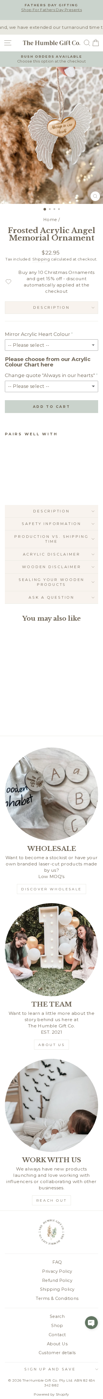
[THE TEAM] (51, 949)
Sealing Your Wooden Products (51, 582)
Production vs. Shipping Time (51, 539)
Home (50, 219)
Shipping (41, 259)
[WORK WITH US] (51, 1105)
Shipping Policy (57, 1289)
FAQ (57, 1262)
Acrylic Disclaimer (51, 554)
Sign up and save (50, 1369)
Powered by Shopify (51, 1394)
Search (57, 1316)
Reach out (51, 1200)
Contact (57, 1334)
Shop (57, 1325)
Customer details (57, 1352)
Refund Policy (57, 1280)
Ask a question (51, 597)
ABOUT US (51, 1045)
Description (51, 307)
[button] (91, 1322)
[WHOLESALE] (51, 794)
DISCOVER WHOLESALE (51, 889)
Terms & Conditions (57, 1298)
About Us (57, 1343)
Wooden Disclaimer (51, 567)
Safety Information (51, 524)
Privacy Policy (57, 1271)
